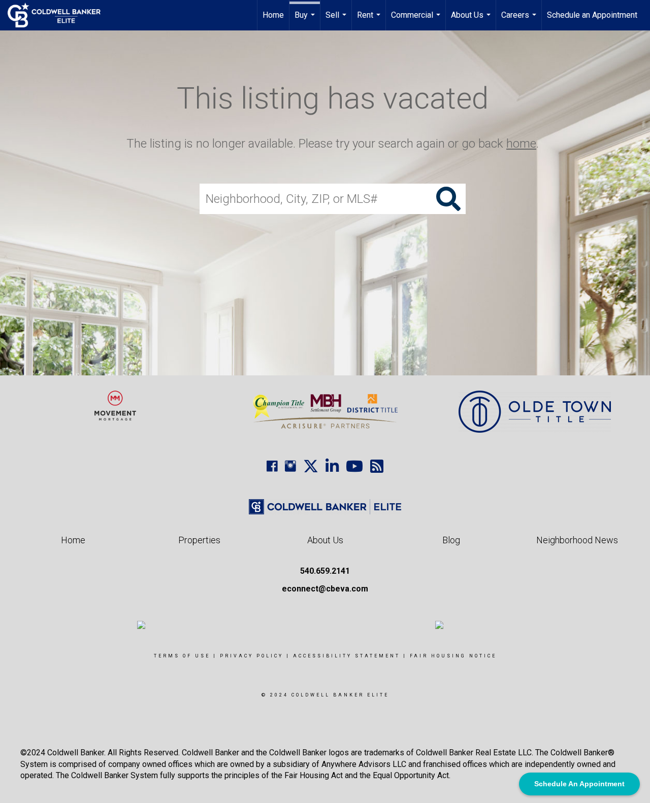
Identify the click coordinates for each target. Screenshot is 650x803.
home (521, 143)
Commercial (417, 20)
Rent (370, 20)
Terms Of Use (182, 655)
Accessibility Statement (346, 655)
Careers (520, 20)
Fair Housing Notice (453, 655)
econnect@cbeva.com (325, 588)
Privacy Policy (251, 655)
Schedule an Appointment (592, 15)
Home (273, 15)
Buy (306, 20)
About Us (472, 20)
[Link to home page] (59, 15)
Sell (337, 20)
